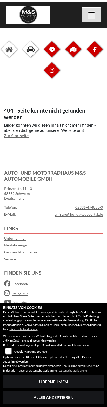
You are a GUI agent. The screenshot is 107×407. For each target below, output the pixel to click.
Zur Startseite (16, 135)
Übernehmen (53, 381)
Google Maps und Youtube (30, 351)
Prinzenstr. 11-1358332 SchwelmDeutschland (18, 193)
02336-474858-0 (89, 207)
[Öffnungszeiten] (52, 53)
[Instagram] (52, 74)
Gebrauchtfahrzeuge (20, 252)
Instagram (20, 293)
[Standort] (73, 53)
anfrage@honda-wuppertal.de (79, 214)
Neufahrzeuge (15, 245)
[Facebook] (95, 53)
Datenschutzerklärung (24, 329)
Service (10, 259)
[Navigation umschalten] (91, 14)
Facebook (20, 283)
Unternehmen (15, 238)
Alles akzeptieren (53, 397)
